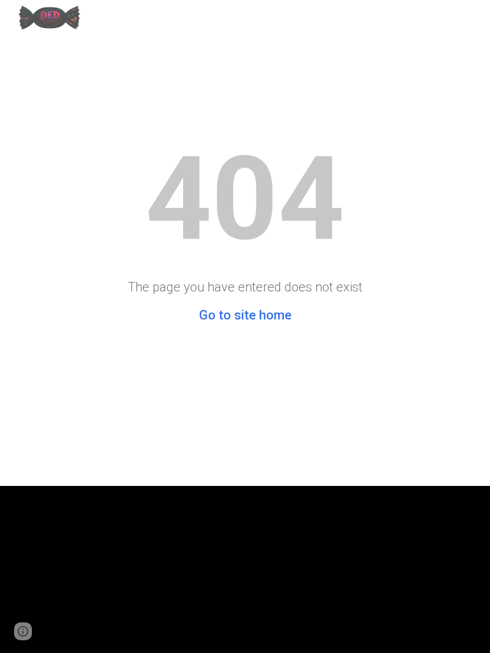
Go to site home (245, 315)
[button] (23, 631)
